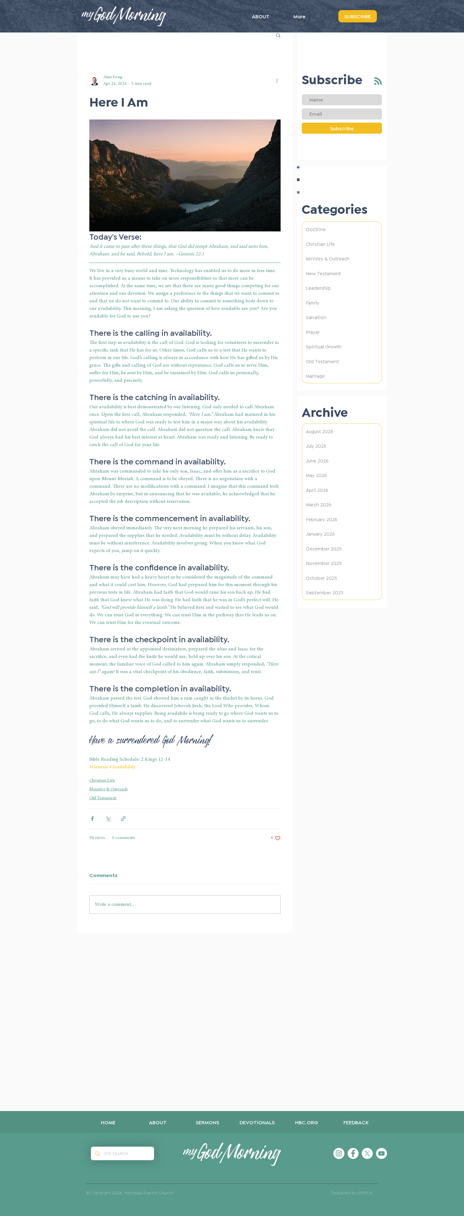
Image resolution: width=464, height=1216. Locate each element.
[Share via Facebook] (92, 819)
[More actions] (277, 80)
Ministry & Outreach (108, 789)
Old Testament (102, 798)
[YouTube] (381, 1153)
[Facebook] (353, 1153)
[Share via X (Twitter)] (108, 819)
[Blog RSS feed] (378, 81)
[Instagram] (338, 1153)
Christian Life (102, 780)
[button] (278, 35)
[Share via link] (123, 819)
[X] (367, 1153)
